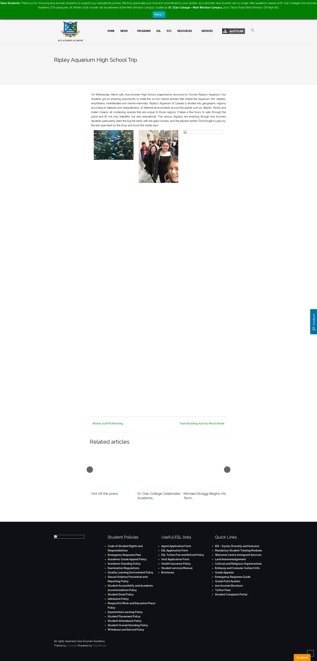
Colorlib (72, 645)
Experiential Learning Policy (125, 612)
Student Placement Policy (124, 616)
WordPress (99, 645)
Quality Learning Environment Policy (130, 572)
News (124, 31)
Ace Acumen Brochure (229, 585)
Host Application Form (175, 559)
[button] (252, 33)
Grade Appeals (224, 572)
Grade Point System (227, 581)
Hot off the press (104, 494)
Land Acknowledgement (230, 559)
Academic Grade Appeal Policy (127, 559)
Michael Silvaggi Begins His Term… (204, 496)
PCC (169, 31)
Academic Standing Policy (124, 563)
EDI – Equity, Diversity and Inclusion (237, 546)
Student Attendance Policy (125, 620)
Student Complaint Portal (231, 594)
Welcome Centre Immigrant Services (238, 554)
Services (207, 31)
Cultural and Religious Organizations (238, 563)
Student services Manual (176, 568)
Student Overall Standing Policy (128, 625)
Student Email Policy (121, 594)
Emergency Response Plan (124, 554)
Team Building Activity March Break (202, 423)
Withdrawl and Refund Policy (126, 629)
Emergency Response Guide (232, 576)
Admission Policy (118, 598)
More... (159, 14)
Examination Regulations (123, 568)
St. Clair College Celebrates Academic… (159, 496)
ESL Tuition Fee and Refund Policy (182, 554)
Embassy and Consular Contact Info (237, 568)
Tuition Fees (223, 590)
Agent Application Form (176, 546)
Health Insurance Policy (176, 563)
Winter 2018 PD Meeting (107, 423)
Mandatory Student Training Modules (238, 550)
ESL (158, 31)
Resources (184, 31)
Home (111, 31)
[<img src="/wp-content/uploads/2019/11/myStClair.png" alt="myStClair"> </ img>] (233, 31)
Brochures (167, 572)
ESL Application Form (174, 550)
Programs (144, 31)
